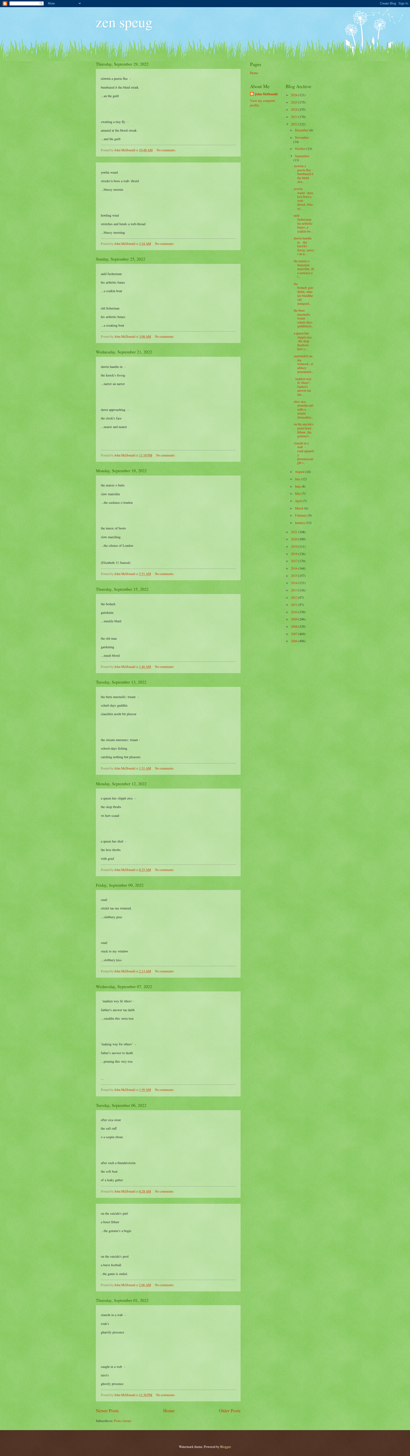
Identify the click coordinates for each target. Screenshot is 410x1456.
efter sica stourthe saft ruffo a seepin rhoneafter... (303, 409)
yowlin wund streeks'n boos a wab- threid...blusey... (303, 198)
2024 (294, 109)
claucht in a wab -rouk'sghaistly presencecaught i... (304, 453)
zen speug (124, 21)
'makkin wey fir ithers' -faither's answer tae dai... (303, 386)
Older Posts (230, 1410)
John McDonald (266, 94)
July (298, 479)
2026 (294, 95)
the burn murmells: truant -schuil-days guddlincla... (303, 318)
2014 (294, 582)
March (299, 508)
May (298, 493)
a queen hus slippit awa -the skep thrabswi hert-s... (303, 341)
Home (169, 1410)
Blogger (225, 1446)
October (300, 148)
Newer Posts (107, 1410)
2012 (294, 597)
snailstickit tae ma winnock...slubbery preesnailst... (303, 364)
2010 (294, 612)
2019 (294, 546)
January (300, 522)
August (300, 471)
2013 (294, 590)
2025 (294, 102)
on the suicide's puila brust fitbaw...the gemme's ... (303, 430)
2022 (294, 124)
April (299, 501)
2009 (294, 619)
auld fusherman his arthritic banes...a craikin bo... (304, 223)
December (302, 130)
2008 (294, 626)
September (302, 156)
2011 (294, 604)
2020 (294, 539)
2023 (294, 116)
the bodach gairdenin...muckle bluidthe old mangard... (303, 293)
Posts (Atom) (122, 1420)
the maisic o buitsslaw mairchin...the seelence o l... (304, 269)
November (302, 137)
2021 (294, 532)
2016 (294, 568)
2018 (294, 554)
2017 (294, 561)
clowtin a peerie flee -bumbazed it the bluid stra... (304, 174)
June (298, 486)
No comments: (167, 150)
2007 (294, 634)
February (301, 515)
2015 (294, 575)
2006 (294, 641)
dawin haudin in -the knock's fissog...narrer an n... (304, 246)
